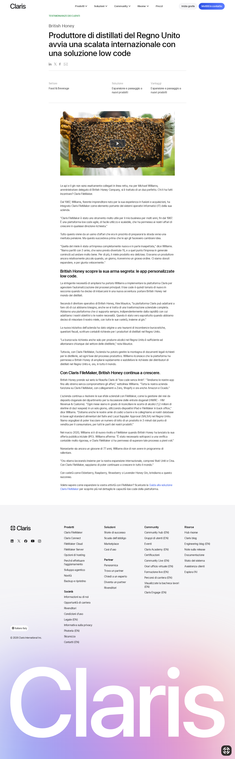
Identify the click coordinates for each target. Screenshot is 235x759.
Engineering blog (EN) (197, 543)
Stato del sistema (194, 560)
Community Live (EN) (156, 560)
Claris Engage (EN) (155, 592)
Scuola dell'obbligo (115, 538)
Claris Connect (72, 538)
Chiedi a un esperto (115, 576)
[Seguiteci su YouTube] (32, 541)
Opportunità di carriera (77, 602)
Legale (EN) (71, 619)
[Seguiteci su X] (19, 541)
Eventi (148, 543)
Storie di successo (114, 532)
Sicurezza (70, 636)
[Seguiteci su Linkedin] (12, 541)
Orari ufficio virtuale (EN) (158, 566)
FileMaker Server (74, 549)
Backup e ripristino (75, 581)
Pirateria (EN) (72, 630)
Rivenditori (70, 608)
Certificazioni (151, 555)
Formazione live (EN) (156, 572)
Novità (68, 575)
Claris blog (190, 538)
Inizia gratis (188, 6)
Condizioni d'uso (73, 614)
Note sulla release (194, 549)
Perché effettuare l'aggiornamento (74, 562)
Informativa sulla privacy (78, 625)
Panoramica (111, 565)
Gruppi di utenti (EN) (156, 538)
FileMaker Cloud (73, 543)
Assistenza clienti (194, 566)
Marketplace (111, 543)
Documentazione (194, 555)
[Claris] (18, 6)
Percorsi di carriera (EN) (158, 577)
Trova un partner (113, 570)
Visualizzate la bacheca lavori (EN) (161, 585)
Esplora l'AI (190, 572)
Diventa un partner (115, 582)
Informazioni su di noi (76, 597)
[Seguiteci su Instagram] (39, 541)
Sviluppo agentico (74, 570)
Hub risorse (191, 532)
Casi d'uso (110, 549)
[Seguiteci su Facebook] (26, 541)
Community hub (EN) (156, 532)
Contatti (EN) (71, 642)
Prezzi (159, 6)
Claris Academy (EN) (156, 549)
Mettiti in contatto (211, 6)
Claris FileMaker (73, 532)
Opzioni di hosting (74, 555)
